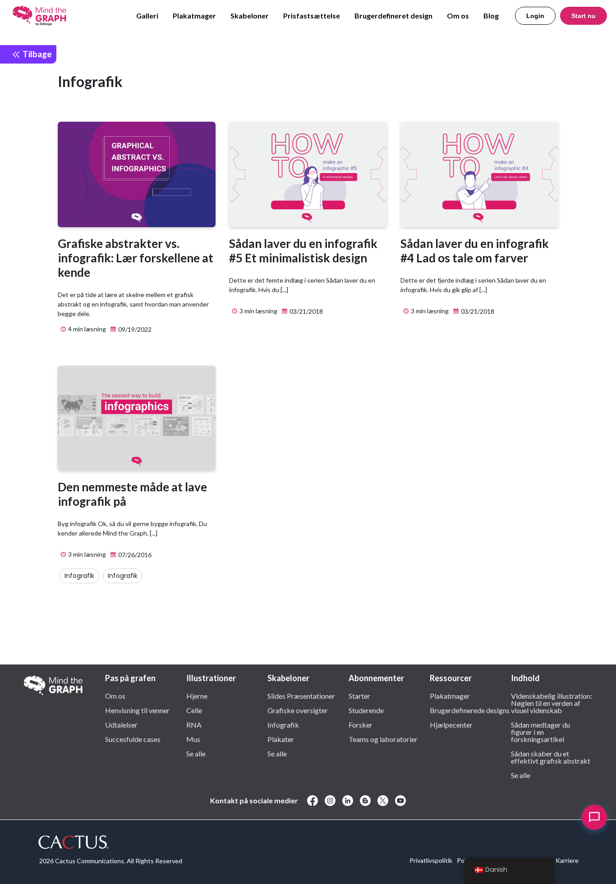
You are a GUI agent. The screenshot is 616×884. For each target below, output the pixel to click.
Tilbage (36, 54)
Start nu (583, 15)
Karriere (567, 860)
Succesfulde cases (133, 739)
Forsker (360, 724)
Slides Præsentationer (301, 696)
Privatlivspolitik (430, 860)
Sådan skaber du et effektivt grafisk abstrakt (550, 757)
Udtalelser (121, 724)
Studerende (366, 710)
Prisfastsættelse (311, 15)
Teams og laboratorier (383, 739)
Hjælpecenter (451, 724)
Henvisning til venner (137, 710)
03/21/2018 (305, 311)
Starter (359, 696)
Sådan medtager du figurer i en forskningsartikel (540, 731)
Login (535, 15)
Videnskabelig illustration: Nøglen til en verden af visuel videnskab (551, 703)
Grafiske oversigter (297, 710)
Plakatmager (194, 15)
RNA (194, 724)
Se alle (196, 753)
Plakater (280, 739)
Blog (491, 15)
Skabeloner (249, 15)
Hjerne (196, 696)
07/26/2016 (134, 555)
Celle (194, 710)
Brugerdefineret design (393, 15)
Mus (193, 739)
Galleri (147, 15)
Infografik (79, 575)
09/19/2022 (134, 329)
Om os (458, 15)
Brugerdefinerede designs (470, 710)
